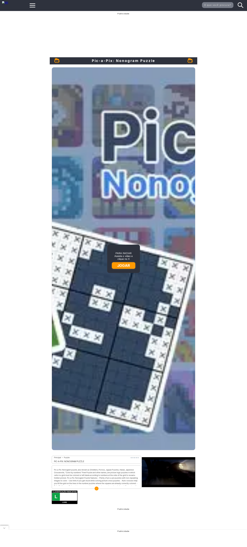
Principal (57, 457)
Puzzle (67, 457)
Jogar (123, 265)
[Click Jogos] (7, 3)
